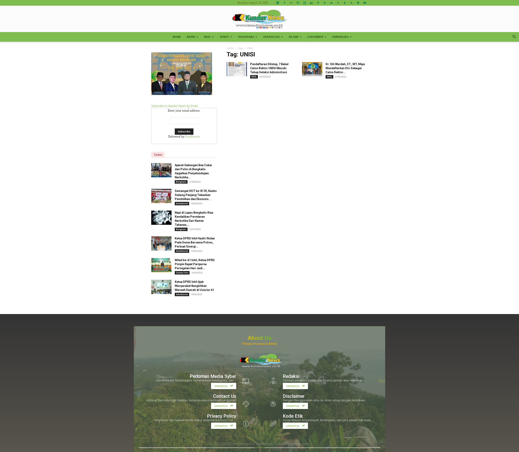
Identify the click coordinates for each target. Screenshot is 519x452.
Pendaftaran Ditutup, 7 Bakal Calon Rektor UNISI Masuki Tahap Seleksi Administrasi (269, 68)
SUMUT (224, 36)
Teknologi (271, 36)
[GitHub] (298, 3)
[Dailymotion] (278, 3)
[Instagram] (304, 3)
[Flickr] (291, 3)
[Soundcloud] (331, 3)
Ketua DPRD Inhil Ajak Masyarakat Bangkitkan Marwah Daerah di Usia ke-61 (194, 286)
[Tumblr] (345, 3)
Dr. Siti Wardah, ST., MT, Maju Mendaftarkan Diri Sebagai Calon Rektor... (345, 68)
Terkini (158, 154)
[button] (514, 37)
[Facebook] (284, 3)
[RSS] (325, 3)
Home (177, 36)
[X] (351, 3)
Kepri (191, 36)
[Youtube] (365, 3)
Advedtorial (182, 203)
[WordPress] (358, 3)
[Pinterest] (318, 3)
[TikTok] (338, 3)
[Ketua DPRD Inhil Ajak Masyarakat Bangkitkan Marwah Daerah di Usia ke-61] (161, 287)
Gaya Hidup (315, 36)
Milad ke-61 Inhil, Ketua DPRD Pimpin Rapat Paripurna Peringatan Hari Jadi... (195, 264)
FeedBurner (192, 136)
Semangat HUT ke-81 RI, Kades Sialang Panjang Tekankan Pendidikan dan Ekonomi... (196, 195)
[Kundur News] (259, 19)
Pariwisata (340, 36)
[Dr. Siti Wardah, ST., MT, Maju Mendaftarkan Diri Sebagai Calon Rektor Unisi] (312, 69)
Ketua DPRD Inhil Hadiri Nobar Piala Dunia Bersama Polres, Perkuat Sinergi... (195, 242)
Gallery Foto (182, 272)
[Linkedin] (311, 3)
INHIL (254, 76)
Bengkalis (181, 181)
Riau (207, 36)
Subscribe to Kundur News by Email (174, 106)
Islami (293, 36)
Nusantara (246, 36)
